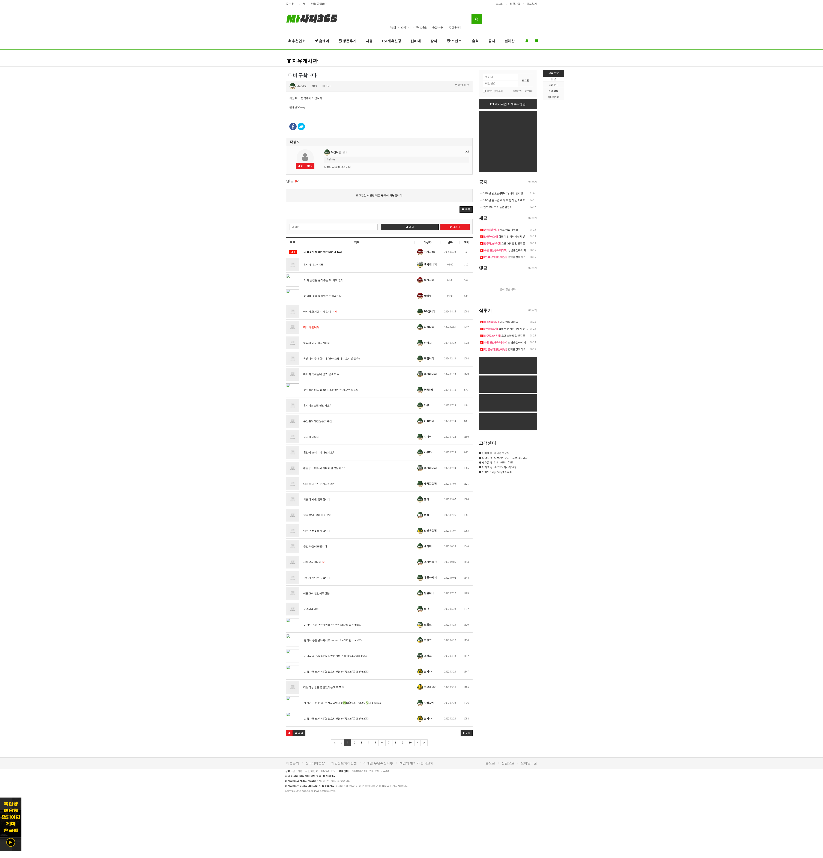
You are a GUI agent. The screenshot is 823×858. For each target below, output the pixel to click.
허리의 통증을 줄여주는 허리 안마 (322, 295)
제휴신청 (394, 41)
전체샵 (510, 41)
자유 (369, 41)
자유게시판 (304, 61)
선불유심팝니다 (313, 562)
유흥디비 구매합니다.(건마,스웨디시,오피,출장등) (331, 358)
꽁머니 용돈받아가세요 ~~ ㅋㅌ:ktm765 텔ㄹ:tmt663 (332, 624)
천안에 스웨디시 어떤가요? (318, 452)
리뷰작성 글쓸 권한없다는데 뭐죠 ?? (323, 687)
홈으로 (490, 763)
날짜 (450, 242)
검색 (411, 226)
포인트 (456, 41)
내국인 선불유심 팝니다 (316, 530)
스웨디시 (405, 27)
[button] (466, 209)
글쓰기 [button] (456, 226)
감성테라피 (455, 27)
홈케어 (323, 41)
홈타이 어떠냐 (311, 436)
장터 (433, 41)
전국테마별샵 (315, 763)
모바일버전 (529, 763)
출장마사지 (438, 27)
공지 (491, 41)
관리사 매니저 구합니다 (316, 577)
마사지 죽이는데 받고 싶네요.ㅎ (321, 374)
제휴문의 (292, 763)
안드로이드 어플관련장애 (497, 207)
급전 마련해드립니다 (315, 546)
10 (410, 742)
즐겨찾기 (291, 3)
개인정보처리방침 (344, 763)
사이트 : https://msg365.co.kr (497, 471)
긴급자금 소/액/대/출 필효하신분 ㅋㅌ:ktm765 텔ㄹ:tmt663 (335, 655)
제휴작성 (553, 90)
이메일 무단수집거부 (378, 763)
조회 (466, 242)
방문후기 (349, 41)
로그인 (499, 3)
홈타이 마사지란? (313, 264)
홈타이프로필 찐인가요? (317, 405)
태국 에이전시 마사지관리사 (319, 483)
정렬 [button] (467, 732)
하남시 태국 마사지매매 (316, 342)
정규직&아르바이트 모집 (317, 515)
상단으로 (508, 763)
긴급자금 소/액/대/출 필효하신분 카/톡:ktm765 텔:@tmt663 (336, 671)
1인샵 (393, 27)
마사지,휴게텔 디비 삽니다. (320, 311)
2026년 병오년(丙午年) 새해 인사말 (503, 193)
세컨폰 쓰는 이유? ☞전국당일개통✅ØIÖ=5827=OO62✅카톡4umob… (343, 702)
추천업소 (298, 41)
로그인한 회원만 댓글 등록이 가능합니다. (379, 195)
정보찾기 (532, 3)
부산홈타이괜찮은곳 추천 (317, 421)
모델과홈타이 (311, 609)
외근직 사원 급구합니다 (316, 499)
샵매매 (416, 41)
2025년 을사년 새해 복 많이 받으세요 (504, 200)
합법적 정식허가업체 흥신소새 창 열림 (512, 236)
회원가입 (515, 3)
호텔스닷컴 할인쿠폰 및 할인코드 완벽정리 (516, 243)
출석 (475, 41)
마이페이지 (553, 97)
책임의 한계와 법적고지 (416, 763)
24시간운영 (421, 27)
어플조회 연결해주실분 (316, 593)
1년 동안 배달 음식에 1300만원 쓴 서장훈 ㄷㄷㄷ (331, 389)
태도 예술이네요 (500, 229)
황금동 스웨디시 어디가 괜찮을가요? (324, 468)
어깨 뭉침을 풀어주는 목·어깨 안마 (323, 280)
